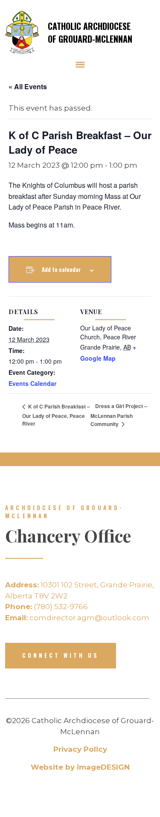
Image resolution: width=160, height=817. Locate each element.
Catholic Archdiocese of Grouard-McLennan (90, 32)
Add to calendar (61, 269)
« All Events (28, 86)
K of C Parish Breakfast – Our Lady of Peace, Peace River (56, 415)
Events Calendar (32, 383)
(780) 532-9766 (46, 606)
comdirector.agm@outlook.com (77, 617)
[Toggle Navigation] (80, 64)
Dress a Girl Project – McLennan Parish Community (118, 415)
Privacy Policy (80, 749)
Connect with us (60, 655)
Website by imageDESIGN (80, 767)
